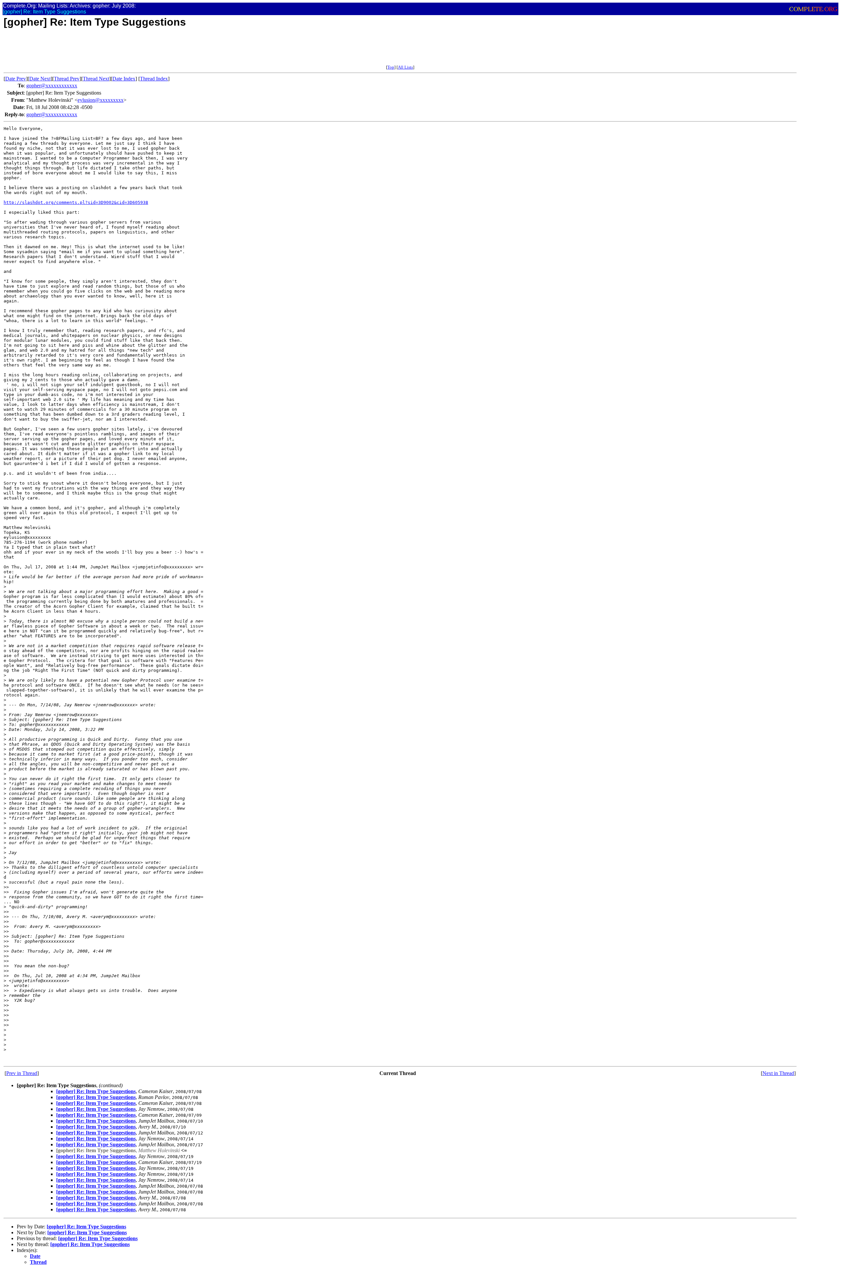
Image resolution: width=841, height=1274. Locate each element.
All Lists (405, 67)
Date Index (123, 78)
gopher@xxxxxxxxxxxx (51, 85)
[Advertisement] (123, 50)
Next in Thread (778, 1073)
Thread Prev (67, 78)
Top (390, 67)
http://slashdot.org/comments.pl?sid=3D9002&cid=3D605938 (76, 202)
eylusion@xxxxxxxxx (101, 100)
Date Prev (15, 78)
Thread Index (154, 78)
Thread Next (96, 78)
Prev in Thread (21, 1073)
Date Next (40, 78)
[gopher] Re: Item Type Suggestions (96, 1091)
